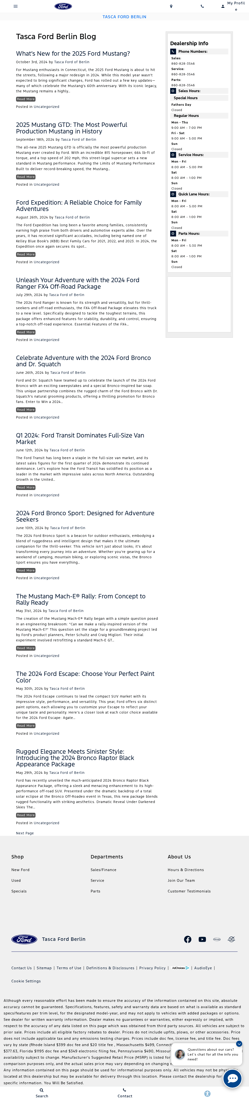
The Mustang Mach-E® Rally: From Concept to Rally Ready (81, 599)
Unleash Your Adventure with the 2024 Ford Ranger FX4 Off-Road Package (78, 283)
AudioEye (203, 968)
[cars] (217, 939)
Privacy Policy (152, 968)
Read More (26, 99)
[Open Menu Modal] (15, 6)
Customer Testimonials (189, 891)
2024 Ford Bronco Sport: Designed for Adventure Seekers (85, 516)
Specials (19, 891)
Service (97, 880)
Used (16, 880)
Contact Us (21, 968)
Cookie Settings (26, 981)
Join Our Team (181, 880)
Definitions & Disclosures (110, 968)
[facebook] (188, 939)
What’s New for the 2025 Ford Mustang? (73, 53)
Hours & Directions (186, 869)
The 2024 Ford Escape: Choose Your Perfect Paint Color (85, 677)
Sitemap (44, 968)
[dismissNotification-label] (239, 1044)
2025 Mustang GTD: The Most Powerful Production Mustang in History (71, 128)
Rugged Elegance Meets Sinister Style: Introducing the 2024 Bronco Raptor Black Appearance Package (75, 758)
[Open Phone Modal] (202, 6)
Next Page (25, 833)
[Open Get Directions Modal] (171, 6)
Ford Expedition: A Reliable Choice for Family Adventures (79, 206)
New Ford (20, 869)
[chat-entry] (232, 1078)
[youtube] (202, 939)
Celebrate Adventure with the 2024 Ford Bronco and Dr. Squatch (83, 361)
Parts (95, 891)
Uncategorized (46, 107)
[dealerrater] (231, 939)
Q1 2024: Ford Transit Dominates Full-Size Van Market (80, 438)
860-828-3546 (183, 64)
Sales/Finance (103, 869)
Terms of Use (69, 968)
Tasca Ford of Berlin (71, 62)
